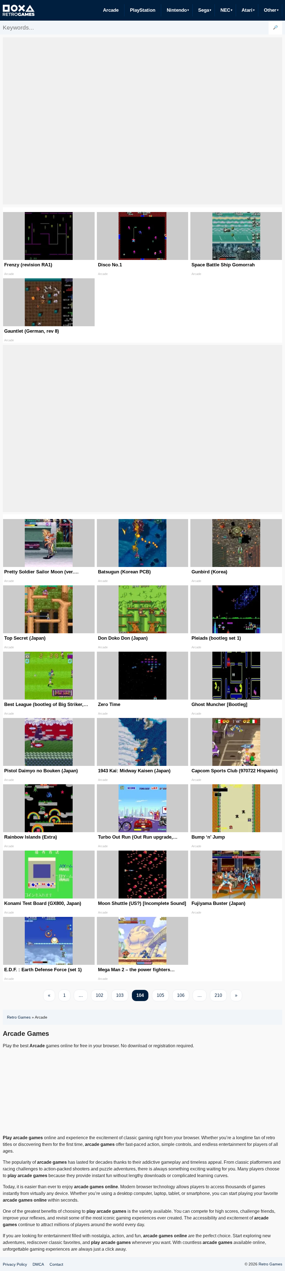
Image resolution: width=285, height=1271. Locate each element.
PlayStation (142, 10)
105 (160, 995)
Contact (56, 1264)
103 (120, 995)
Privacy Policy (15, 1264)
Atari (247, 10)
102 (99, 995)
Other (270, 10)
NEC (225, 10)
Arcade (111, 10)
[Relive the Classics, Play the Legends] (19, 10)
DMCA (38, 1264)
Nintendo (177, 10)
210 (218, 995)
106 (181, 995)
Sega (203, 10)
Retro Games (19, 1017)
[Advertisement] (142, 107)
